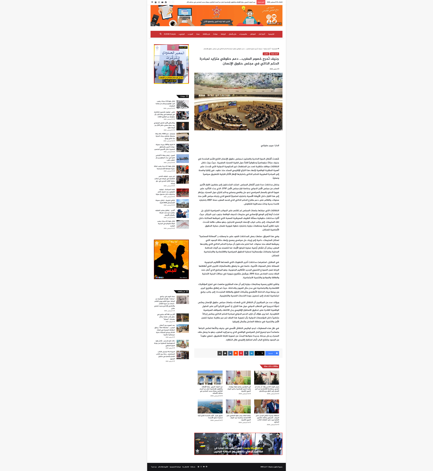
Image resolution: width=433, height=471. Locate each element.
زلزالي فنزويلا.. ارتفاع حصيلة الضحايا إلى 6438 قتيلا (165, 201)
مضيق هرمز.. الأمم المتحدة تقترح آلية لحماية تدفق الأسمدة (210, 416)
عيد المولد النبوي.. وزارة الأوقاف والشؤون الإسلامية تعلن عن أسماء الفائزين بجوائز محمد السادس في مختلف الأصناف (219, 2)
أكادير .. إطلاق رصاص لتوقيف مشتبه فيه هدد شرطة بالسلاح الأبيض (165, 212)
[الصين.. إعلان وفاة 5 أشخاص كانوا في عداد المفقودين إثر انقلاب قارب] (182, 158)
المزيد (191, 34)
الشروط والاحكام (163, 467)
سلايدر (266, 54)
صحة (198, 34)
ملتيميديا (244, 34)
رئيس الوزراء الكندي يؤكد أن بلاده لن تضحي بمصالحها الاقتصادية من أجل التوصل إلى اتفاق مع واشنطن (267, 389)
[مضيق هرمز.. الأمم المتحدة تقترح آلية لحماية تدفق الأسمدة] (210, 406)
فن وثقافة (206, 34)
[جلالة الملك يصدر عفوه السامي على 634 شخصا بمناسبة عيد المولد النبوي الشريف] (238, 406)
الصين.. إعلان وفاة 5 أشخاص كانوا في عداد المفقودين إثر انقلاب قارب (165, 158)
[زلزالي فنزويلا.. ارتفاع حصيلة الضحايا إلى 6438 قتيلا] (182, 203)
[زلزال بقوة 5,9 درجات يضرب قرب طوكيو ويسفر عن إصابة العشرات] (182, 104)
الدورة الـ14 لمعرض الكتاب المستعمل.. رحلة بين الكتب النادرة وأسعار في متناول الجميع (165, 355)
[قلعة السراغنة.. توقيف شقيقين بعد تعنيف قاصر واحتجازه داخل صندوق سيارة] (182, 192)
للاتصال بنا (185, 467)
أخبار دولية (267, 49)
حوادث (215, 34)
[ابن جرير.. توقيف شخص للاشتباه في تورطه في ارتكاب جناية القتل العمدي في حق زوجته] (182, 179)
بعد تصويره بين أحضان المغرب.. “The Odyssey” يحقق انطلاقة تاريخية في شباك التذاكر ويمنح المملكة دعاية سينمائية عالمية (164, 330)
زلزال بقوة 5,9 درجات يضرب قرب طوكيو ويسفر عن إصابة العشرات (165, 103)
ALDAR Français (170, 34)
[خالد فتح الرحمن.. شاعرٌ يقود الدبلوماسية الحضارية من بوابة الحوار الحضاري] (182, 344)
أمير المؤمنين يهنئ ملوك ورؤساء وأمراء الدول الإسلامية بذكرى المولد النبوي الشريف (239, 389)
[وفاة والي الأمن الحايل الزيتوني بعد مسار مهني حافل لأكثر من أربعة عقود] (182, 126)
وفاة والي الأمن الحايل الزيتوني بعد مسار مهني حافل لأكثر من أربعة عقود (164, 125)
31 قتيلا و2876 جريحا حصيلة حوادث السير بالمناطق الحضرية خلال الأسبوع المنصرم (164, 147)
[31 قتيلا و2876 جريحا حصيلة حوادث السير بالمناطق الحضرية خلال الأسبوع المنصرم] (182, 148)
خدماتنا (192, 467)
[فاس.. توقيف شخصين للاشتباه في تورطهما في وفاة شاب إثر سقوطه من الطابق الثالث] (182, 115)
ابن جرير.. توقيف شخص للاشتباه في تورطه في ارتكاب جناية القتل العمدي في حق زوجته (164, 180)
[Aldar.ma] (216, 15)
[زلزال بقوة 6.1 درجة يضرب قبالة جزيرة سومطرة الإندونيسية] (182, 169)
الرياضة (223, 34)
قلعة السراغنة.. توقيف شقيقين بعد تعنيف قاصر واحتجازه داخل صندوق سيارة (165, 192)
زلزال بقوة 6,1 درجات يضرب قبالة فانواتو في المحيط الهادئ (166, 223)
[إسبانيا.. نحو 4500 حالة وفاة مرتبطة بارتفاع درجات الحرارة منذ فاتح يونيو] (182, 137)
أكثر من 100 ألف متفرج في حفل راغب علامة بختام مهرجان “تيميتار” (166, 317)
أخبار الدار (262, 34)
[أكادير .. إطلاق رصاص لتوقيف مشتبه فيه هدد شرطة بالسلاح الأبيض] (182, 213)
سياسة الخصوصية (175, 467)
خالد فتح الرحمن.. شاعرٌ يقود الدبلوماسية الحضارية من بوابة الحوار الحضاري (164, 343)
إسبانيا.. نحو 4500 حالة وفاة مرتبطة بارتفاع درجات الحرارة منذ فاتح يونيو (165, 136)
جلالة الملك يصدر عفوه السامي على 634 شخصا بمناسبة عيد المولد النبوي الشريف (238, 417)
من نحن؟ (154, 467)
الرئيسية (271, 34)
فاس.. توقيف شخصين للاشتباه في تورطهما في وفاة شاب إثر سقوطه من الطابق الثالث (164, 114)
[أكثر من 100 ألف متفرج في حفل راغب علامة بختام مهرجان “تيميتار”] (182, 317)
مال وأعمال (232, 34)
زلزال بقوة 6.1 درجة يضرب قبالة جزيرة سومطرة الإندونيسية (164, 167)
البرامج (182, 34)
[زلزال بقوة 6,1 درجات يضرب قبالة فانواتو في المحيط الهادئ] (182, 224)
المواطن (253, 34)
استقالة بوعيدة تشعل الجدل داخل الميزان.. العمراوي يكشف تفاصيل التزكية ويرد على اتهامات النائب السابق (267, 418)
